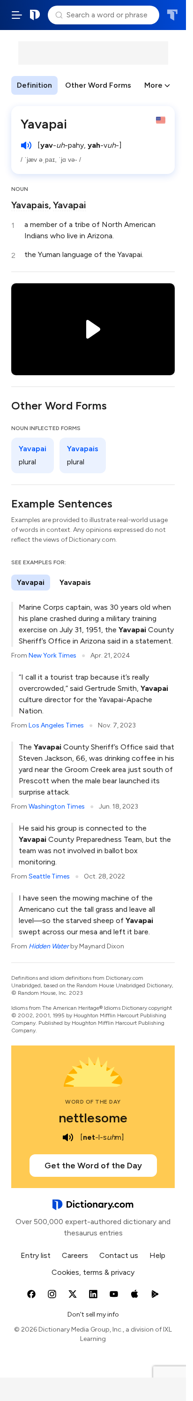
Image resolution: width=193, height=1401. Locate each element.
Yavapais (30, 205)
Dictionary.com (35, 15)
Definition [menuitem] (34, 85)
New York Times (52, 655)
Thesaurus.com (172, 15)
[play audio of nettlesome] (68, 1137)
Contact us (118, 1255)
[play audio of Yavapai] (26, 145)
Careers (75, 1255)
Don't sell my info (93, 1314)
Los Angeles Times (56, 725)
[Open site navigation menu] (16, 15)
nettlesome (93, 1118)
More (153, 85)
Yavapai (69, 205)
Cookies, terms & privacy (93, 1272)
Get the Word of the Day (93, 1165)
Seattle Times (49, 876)
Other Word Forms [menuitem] (98, 85)
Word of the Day (93, 1101)
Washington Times (57, 806)
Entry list (36, 1255)
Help (157, 1255)
